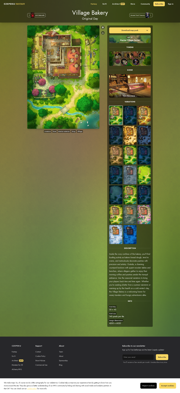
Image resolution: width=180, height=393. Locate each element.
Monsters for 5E (17, 365)
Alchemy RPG (17, 369)
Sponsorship (63, 360)
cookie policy (32, 388)
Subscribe (159, 4)
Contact (38, 352)
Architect (118, 4)
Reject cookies (148, 385)
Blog (60, 365)
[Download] (103, 33)
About (61, 356)
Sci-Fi (104, 4)
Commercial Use (41, 365)
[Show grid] (103, 27)
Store (133, 4)
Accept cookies (167, 385)
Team (61, 352)
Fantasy (94, 4)
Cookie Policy (40, 356)
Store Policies (40, 360)
